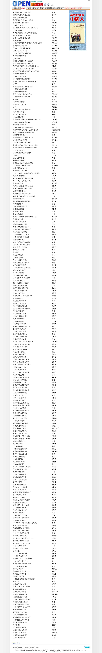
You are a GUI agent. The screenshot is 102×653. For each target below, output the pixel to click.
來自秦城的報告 (18, 444)
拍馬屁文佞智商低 (19, 293)
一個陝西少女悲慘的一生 (21, 561)
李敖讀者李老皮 (18, 58)
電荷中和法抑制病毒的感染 (21, 15)
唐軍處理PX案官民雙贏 (20, 548)
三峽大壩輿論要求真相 (20, 17)
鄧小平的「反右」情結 (20, 347)
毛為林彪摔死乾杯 (19, 576)
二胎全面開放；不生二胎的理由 (23, 163)
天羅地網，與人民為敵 (20, 597)
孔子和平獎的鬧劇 (19, 160)
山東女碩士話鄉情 (19, 459)
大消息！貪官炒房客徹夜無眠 (22, 53)
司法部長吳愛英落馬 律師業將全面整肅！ (26, 71)
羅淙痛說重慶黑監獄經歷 (21, 390)
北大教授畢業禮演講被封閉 (21, 79)
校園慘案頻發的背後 (19, 339)
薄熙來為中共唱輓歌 (19, 546)
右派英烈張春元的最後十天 (21, 326)
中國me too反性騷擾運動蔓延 (22, 48)
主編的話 (34, 8)
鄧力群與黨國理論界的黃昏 (21, 201)
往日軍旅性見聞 (18, 219)
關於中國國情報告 (19, 209)
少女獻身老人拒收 (19, 250)
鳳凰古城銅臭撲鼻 (19, 375)
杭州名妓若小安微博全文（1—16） (24, 538)
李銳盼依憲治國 (18, 255)
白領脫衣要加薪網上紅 (20, 594)
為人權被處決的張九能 (20, 306)
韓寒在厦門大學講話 (19, 104)
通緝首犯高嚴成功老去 (20, 191)
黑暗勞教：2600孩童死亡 (21, 23)
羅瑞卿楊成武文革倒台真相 (21, 617)
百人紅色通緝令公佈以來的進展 (23, 178)
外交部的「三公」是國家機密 (22, 558)
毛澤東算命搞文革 (19, 199)
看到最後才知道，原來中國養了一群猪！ (26, 145)
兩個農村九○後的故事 (20, 349)
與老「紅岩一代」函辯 (20, 247)
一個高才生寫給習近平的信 (21, 109)
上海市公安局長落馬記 (20, 51)
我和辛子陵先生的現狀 (20, 454)
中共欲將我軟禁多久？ (20, 615)
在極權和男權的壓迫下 (20, 354)
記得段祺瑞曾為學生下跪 (21, 288)
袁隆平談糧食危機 (19, 319)
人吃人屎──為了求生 (20, 380)
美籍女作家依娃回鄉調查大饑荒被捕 (24, 81)
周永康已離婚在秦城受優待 (21, 122)
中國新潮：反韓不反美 (20, 89)
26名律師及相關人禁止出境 (21, 142)
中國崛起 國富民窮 (19, 638)
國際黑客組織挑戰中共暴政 (21, 467)
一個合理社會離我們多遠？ (21, 405)
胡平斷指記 (16, 625)
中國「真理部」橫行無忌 (21, 237)
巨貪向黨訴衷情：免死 (20, 510)
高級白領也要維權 (19, 472)
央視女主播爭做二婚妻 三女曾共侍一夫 (25, 130)
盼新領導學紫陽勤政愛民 (21, 423)
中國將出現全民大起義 (20, 469)
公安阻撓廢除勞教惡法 (20, 431)
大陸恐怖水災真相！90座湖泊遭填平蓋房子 (26, 119)
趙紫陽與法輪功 (18, 214)
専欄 (38, 8)
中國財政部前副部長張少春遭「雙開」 (25, 33)
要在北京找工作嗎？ (19, 497)
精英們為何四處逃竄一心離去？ (23, 61)
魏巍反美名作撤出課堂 (20, 91)
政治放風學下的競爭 (19, 265)
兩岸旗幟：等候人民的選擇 (21, 12)
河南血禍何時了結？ (19, 324)
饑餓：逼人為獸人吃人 (20, 168)
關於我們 (17, 8)
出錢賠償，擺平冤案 (19, 370)
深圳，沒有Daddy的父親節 (21, 278)
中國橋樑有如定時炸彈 (20, 393)
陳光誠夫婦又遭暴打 (19, 592)
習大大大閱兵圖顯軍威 (20, 170)
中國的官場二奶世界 (19, 426)
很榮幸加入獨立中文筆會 (21, 377)
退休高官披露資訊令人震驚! (22, 153)
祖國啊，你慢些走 (19, 513)
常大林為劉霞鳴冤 (19, 464)
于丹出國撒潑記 (18, 257)
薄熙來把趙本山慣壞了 (20, 232)
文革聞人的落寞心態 (19, 331)
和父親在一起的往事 (19, 329)
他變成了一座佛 (18, 25)
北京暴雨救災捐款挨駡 (20, 45)
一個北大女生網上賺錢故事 (21, 97)
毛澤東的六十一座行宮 (20, 535)
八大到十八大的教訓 (19, 408)
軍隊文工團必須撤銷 (19, 456)
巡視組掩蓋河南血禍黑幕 (21, 262)
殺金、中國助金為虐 (19, 484)
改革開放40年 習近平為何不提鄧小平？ (25, 28)
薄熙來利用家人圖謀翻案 (21, 362)
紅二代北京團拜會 (19, 461)
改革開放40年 (17, 30)
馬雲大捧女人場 (18, 183)
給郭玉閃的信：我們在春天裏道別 (24, 196)
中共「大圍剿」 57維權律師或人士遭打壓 (26, 173)
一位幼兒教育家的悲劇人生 (21, 268)
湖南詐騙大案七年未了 (20, 428)
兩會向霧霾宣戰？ (19, 298)
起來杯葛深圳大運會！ (20, 589)
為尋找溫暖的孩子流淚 (20, 413)
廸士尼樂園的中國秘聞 (20, 140)
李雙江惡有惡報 (18, 395)
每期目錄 (29, 8)
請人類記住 (16, 99)
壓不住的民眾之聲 (19, 400)
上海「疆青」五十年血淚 (21, 505)
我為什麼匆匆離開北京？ (21, 227)
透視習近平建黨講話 (19, 114)
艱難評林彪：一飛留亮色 (21, 530)
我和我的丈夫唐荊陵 (19, 270)
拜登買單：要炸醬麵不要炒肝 (22, 564)
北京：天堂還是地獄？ (20, 479)
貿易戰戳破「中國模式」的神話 (23, 20)
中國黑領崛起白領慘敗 (20, 451)
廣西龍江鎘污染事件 (19, 477)
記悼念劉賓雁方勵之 (19, 441)
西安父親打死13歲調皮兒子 (21, 543)
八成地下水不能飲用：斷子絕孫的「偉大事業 (27, 43)
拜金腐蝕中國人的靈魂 (20, 224)
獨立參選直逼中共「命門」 (21, 528)
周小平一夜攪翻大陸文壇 (21, 234)
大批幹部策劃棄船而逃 (20, 449)
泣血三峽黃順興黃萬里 (20, 566)
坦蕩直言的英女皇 (19, 135)
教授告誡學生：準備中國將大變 (23, 137)
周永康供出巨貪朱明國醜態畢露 (23, 127)
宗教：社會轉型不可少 (20, 260)
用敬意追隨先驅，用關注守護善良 (24, 68)
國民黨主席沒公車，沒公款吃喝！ (24, 341)
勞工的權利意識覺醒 (19, 627)
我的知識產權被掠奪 (19, 56)
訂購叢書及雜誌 (49, 8)
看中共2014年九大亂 (19, 222)
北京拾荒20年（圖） (19, 112)
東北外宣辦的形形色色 (20, 622)
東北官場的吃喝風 (19, 352)
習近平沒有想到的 (19, 158)
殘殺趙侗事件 (17, 40)
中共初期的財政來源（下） (21, 574)
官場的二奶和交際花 (19, 632)
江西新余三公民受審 (19, 313)
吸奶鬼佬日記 (17, 482)
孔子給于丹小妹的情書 (20, 418)
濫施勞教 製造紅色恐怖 (20, 602)
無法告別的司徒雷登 (19, 303)
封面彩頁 (42, 8)
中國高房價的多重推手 (20, 635)
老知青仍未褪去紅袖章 (20, 316)
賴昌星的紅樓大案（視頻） (21, 541)
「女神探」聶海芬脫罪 (20, 290)
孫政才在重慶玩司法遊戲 (21, 283)
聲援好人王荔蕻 (18, 569)
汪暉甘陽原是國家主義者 (21, 620)
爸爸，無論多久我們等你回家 (22, 94)
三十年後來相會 (18, 446)
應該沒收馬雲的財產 (19, 357)
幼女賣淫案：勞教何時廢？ (21, 436)
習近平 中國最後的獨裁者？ (22, 364)
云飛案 (15, 84)
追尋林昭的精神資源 (19, 584)
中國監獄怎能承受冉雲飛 (21, 604)
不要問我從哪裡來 (19, 321)
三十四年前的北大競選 (20, 275)
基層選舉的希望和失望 (20, 525)
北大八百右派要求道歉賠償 (21, 308)
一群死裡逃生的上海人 (20, 515)
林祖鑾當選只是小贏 (19, 495)
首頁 (14, 8)
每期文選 (23, 8)
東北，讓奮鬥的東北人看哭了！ (23, 63)
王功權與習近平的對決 (20, 334)
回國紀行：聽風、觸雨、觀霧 (22, 188)
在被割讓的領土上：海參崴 (21, 35)
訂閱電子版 (61, 8)
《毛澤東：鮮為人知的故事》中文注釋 (73, 8)
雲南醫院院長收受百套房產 (21, 193)
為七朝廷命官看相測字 (20, 415)
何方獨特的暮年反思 (19, 520)
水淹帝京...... (17, 581)
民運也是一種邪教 (19, 280)
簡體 (89, 0)
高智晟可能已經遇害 (19, 489)
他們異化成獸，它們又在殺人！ (23, 186)
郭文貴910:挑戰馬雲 (19, 74)
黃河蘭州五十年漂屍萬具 (21, 410)
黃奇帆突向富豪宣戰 (19, 301)
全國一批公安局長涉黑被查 (21, 38)
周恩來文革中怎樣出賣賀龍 (21, 599)
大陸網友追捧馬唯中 (19, 474)
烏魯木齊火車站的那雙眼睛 (21, 242)
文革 (14, 107)
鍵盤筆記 (16, 252)
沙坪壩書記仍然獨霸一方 (21, 403)
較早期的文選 (16, 643)
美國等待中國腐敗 (19, 176)
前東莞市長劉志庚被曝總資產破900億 (25, 148)
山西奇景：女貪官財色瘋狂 (21, 165)
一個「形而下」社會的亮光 (21, 607)
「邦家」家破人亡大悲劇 (21, 359)
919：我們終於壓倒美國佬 (21, 244)
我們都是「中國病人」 (20, 612)
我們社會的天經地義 (19, 609)
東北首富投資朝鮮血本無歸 (21, 438)
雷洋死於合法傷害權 (19, 125)
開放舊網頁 (26, 647)
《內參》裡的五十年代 (20, 556)
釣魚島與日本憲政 (19, 421)
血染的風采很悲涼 (19, 117)
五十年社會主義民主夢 (20, 553)
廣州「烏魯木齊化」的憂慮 (21, 586)
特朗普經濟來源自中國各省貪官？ (24, 86)
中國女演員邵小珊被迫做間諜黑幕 (24, 579)
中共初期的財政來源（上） (21, 571)
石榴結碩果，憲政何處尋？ (21, 518)
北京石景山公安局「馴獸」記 (22, 296)
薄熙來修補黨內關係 (19, 507)
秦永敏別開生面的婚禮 (20, 433)
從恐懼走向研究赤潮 (19, 367)
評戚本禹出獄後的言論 (20, 206)
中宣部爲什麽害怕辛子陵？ (21, 500)
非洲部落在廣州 (18, 211)
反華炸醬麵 (16, 551)
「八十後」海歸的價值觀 (21, 533)
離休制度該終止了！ (19, 311)
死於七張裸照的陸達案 (20, 336)
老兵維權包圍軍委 (19, 102)
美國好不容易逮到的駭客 (21, 385)
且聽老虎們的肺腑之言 (20, 285)
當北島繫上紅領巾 (19, 239)
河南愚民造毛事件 (19, 150)
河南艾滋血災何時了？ (20, 502)
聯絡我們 (55, 8)
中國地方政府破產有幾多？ (21, 344)
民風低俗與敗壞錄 (19, 273)
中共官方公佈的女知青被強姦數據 (24, 132)
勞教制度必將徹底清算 (20, 387)
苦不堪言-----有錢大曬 (20, 487)
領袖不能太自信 (18, 204)
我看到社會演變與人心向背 (21, 492)
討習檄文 (16, 155)
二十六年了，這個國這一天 (21, 181)
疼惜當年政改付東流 (19, 398)
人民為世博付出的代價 (20, 630)
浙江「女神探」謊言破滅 (21, 372)
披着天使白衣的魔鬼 (19, 76)
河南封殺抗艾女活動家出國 (21, 229)
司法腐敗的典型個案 (19, 382)
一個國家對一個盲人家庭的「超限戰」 (25, 523)
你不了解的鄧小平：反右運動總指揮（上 (26, 66)
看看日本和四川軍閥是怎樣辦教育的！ (25, 216)
